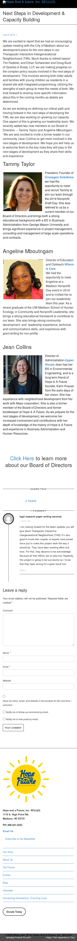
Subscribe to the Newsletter (20, 839)
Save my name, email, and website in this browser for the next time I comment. (37, 702)
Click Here (23, 458)
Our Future (8, 867)
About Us (8, 859)
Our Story (8, 852)
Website (7, 680)
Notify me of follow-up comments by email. (27, 712)
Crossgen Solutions (59, 177)
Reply (23, 570)
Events (6, 875)
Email (6, 666)
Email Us (8, 831)
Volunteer (8, 890)
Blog (5, 882)
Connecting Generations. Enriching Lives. (25, 898)
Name (6, 652)
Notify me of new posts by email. (22, 719)
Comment (8, 610)
